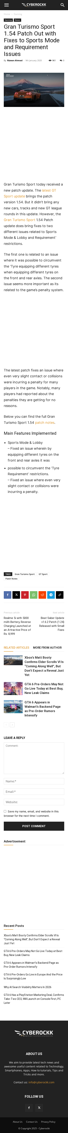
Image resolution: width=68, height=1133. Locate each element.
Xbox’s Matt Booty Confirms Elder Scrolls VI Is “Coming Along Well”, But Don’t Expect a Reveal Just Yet (44, 666)
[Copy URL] (59, 595)
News (17, 20)
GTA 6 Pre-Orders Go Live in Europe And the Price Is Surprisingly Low (33, 976)
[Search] (62, 5)
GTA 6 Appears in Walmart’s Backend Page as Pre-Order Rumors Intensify (31, 964)
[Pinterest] (25, 595)
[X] (16, 595)
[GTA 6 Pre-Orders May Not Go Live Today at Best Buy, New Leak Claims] (13, 688)
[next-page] (12, 724)
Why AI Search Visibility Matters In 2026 (27, 987)
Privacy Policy (48, 1121)
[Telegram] (51, 595)
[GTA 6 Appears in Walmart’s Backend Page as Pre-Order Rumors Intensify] (13, 706)
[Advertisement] (34, 146)
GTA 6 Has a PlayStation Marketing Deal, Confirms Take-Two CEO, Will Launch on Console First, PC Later (34, 998)
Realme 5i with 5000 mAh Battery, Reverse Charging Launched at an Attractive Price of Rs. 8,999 (17, 626)
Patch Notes (11, 578)
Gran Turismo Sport (19, 220)
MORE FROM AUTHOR (47, 647)
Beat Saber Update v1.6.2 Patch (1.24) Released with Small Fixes (51, 624)
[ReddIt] (42, 595)
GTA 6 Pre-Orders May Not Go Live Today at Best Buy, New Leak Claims (44, 688)
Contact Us (32, 1121)
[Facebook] (7, 595)
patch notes (44, 423)
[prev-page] (6, 724)
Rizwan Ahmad (14, 60)
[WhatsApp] (33, 595)
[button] (6, 5)
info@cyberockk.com (41, 1082)
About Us (17, 1121)
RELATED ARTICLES (16, 647)
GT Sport (43, 574)
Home (7, 14)
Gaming (18, 14)
